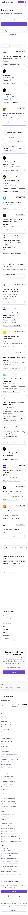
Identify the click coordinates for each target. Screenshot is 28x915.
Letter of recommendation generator (11, 874)
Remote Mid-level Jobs (20, 561)
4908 (21, 548)
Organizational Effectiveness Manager (13, 471)
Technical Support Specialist (12, 491)
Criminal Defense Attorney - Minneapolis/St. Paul (12, 220)
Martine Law (6, 224)
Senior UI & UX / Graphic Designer (11, 182)
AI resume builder (6, 779)
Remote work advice (6, 749)
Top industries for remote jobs (9, 836)
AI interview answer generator (9, 866)
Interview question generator (9, 803)
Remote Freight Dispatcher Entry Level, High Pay (14, 433)
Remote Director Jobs (7, 565)
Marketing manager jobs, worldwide (10, 31)
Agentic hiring (5, 811)
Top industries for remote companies (11, 841)
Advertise (3, 819)
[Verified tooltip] (7, 77)
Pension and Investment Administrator (11, 337)
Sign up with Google (15, 667)
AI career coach (5, 789)
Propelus (5, 383)
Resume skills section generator (9, 863)
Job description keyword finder (9, 853)
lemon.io (5, 185)
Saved (20, 46)
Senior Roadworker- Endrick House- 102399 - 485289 (12, 290)
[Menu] (25, 2)
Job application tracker (7, 776)
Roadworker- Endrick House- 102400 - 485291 (12, 314)
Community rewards (6, 767)
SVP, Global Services (10, 510)
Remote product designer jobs (9, 28)
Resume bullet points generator (9, 861)
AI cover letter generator (8, 781)
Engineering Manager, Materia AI (14, 56)
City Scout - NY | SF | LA (11, 529)
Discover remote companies (8, 743)
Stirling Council (7, 247)
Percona (5, 513)
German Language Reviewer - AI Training (14, 114)
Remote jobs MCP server (7, 850)
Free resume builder (6, 856)
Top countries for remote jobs (9, 833)
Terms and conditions (7, 726)
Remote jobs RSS (5, 762)
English (14, 910)
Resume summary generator (8, 858)
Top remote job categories (8, 828)
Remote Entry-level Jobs (8, 561)
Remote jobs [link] (13, 572)
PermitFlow (6, 360)
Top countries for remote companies (11, 839)
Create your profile (6, 738)
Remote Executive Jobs (19, 565)
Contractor (5, 83)
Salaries (5, 61)
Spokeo (5, 204)
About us (3, 713)
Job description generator (8, 798)
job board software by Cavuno (9, 905)
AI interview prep (5, 786)
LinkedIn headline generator (9, 869)
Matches (14, 46)
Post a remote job (6, 796)
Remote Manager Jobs (17, 563)
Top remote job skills (6, 831)
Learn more (20, 148)
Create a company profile (8, 814)
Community (4, 716)
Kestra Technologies (8, 455)
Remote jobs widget (6, 764)
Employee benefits (6, 724)
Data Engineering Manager (12, 202)
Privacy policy (5, 729)
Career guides (5, 751)
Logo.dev (14, 907)
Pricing (3, 816)
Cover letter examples (7, 756)
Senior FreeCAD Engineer (11, 162)
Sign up (14, 672)
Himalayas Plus (5, 773)
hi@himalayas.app (6, 700)
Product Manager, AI (10, 453)
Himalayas (4, 572)
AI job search (4, 746)
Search (14, 24)
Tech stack (21, 188)
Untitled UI (23, 905)
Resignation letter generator (9, 871)
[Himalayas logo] (7, 2)
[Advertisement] (14, 41)
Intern (4, 536)
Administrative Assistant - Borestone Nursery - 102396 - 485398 (13, 243)
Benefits (12, 188)
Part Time (5, 121)
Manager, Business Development (14, 357)
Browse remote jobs (6, 741)
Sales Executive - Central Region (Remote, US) (14, 380)
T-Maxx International (8, 118)
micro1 (4, 77)
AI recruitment (5, 809)
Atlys (4, 532)
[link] (4, 573)
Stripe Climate (10, 689)
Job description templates (8, 801)
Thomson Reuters (7, 58)
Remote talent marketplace (8, 806)
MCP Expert (7, 94)
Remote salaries (5, 826)
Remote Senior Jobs (7, 563)
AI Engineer (7, 75)
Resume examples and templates (10, 754)
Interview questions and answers (10, 759)
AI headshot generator (7, 784)
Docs (2, 719)
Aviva (4, 341)
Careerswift (6, 494)
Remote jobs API (5, 848)
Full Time (5, 64)
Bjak (4, 475)
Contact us (4, 732)
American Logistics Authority (11, 436)
